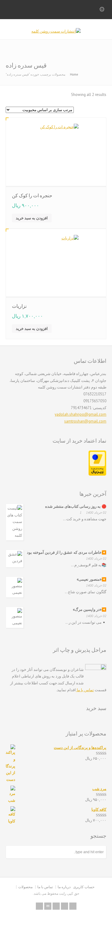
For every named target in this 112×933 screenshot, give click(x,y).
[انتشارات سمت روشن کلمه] (56, 31)
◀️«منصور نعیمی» (91, 579)
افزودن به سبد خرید (32, 218)
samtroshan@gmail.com (85, 421)
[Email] (47, 906)
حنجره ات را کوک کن (32, 195)
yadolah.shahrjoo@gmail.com (80, 414)
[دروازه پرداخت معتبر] (97, 474)
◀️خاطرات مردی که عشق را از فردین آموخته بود (66, 552)
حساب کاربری (83, 887)
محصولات (25, 887)
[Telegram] (64, 906)
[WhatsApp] (72, 906)
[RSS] (39, 906)
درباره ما (64, 887)
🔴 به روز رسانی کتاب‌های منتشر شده (75, 506)
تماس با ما (85, 689)
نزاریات (19, 306)
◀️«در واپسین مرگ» (89, 609)
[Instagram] (56, 906)
